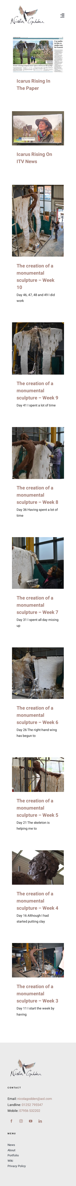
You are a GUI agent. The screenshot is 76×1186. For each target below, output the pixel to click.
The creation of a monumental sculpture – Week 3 (37, 994)
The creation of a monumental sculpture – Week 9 (37, 390)
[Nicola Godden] (27, 5)
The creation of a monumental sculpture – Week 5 (37, 808)
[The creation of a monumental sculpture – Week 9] (38, 348)
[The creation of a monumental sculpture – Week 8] (38, 453)
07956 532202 (29, 1110)
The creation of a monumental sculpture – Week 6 (37, 715)
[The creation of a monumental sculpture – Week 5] (38, 774)
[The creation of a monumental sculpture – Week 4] (38, 867)
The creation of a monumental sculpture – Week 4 (37, 901)
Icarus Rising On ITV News (34, 158)
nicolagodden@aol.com (34, 1098)
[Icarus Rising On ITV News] (38, 128)
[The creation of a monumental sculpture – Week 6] (38, 673)
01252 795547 (32, 1104)
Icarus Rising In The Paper (33, 85)
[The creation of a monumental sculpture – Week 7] (38, 563)
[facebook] (11, 1121)
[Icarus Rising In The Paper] (38, 54)
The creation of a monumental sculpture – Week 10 (35, 276)
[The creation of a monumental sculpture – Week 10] (38, 221)
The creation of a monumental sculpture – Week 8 (37, 495)
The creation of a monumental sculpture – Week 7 (37, 605)
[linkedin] (40, 1121)
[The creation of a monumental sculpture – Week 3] (38, 960)
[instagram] (21, 1121)
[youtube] (30, 1121)
